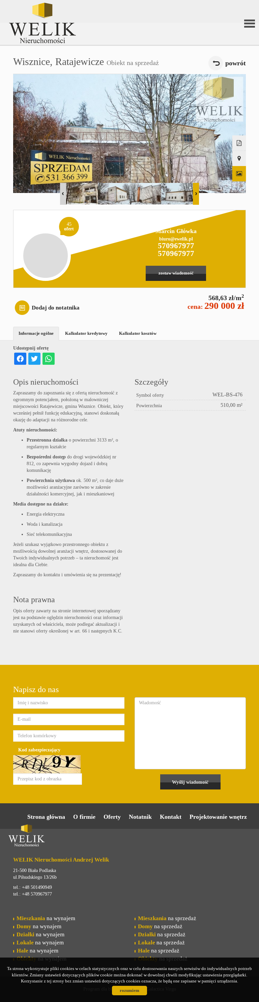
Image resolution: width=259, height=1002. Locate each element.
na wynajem (46, 918)
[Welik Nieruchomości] (60, 13)
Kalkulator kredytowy (86, 333)
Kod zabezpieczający (39, 749)
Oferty (112, 816)
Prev (63, 194)
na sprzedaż (167, 918)
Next (196, 194)
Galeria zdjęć (239, 174)
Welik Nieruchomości (60, 836)
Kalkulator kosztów (137, 333)
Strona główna (46, 816)
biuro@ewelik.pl (176, 238)
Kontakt (170, 816)
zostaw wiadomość (176, 273)
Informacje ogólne (36, 333)
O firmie (84, 816)
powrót (235, 63)
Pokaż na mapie (239, 158)
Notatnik (140, 816)
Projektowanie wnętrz (218, 816)
